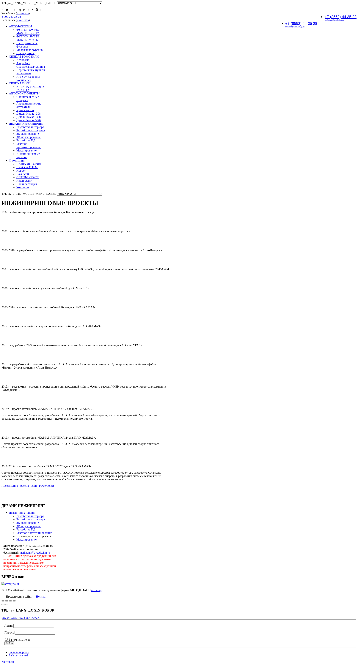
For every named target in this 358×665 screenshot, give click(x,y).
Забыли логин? (18, 655)
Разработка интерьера (30, 127)
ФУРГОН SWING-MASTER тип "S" (28, 38)
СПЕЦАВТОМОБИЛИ (24, 56)
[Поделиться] (10, 600)
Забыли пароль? (19, 652)
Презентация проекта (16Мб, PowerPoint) (27, 485)
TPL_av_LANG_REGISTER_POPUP (20, 617)
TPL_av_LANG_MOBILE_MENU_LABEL (28, 3)
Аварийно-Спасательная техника (30, 65)
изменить (23, 13)
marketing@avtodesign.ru (334, 20)
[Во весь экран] (2, 600)
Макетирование (26, 150)
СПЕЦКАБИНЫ (19, 83)
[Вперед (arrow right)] (6, 604)
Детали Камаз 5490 (28, 120)
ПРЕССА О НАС (27, 167)
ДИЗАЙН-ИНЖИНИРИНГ (26, 123)
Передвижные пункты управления (30, 71)
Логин (8, 625)
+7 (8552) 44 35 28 (341, 17)
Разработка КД (25, 140)
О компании (17, 160)
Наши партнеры (26, 184)
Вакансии (22, 174)
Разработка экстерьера (30, 130)
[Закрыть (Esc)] (14, 600)
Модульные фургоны (29, 49)
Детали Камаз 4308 (28, 113)
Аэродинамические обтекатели (28, 105)
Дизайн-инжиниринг (22, 512)
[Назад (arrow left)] (2, 604)
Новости (21, 170)
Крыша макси (25, 110)
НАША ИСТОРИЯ (28, 163)
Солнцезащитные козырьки (27, 98)
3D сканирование (27, 133)
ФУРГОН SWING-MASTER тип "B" (28, 31)
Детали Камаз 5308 (28, 117)
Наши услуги (24, 180)
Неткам (40, 596)
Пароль (9, 632)
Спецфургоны (25, 53)
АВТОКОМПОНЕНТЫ (24, 93)
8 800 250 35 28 (11, 16)
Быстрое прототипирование (28, 145)
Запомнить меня (19, 639)
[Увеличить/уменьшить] (6, 600)
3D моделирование (28, 137)
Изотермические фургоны (26, 45)
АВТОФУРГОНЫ (20, 26)
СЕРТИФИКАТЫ (27, 177)
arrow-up (96, 590)
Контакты (22, 187)
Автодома (22, 59)
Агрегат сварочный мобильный (28, 78)
